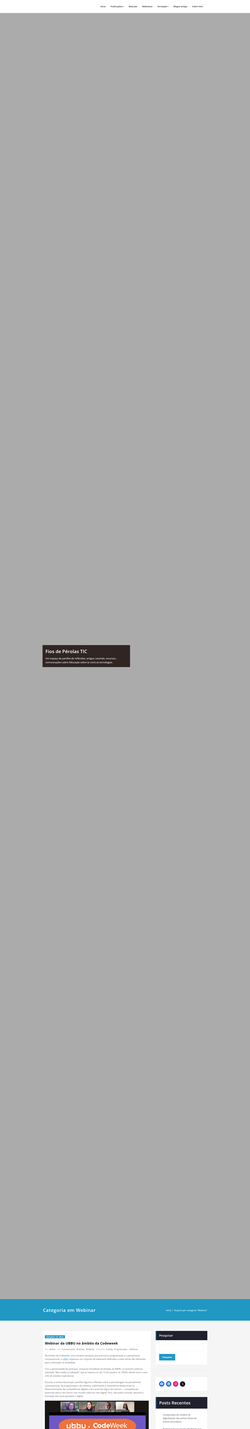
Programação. (121, 1349)
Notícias (80, 1349)
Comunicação (68, 1349)
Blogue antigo (180, 6)
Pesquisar (166, 1335)
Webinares (147, 6)
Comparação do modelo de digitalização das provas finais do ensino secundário (180, 1418)
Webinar (90, 1349)
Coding (109, 1349)
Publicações (116, 6)
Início (103, 6)
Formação (162, 6)
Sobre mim (197, 6)
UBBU (65, 1359)
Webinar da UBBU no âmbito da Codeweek (81, 1343)
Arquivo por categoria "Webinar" (190, 1310)
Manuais (133, 6)
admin (52, 1349)
